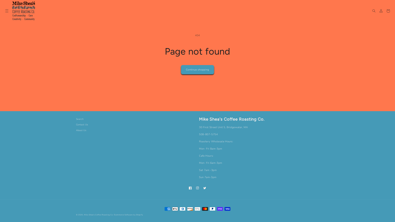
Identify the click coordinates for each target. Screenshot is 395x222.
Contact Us (82, 124)
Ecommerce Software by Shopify (128, 215)
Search (80, 119)
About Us (81, 130)
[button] (6, 10)
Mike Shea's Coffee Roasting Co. (98, 215)
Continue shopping (197, 69)
